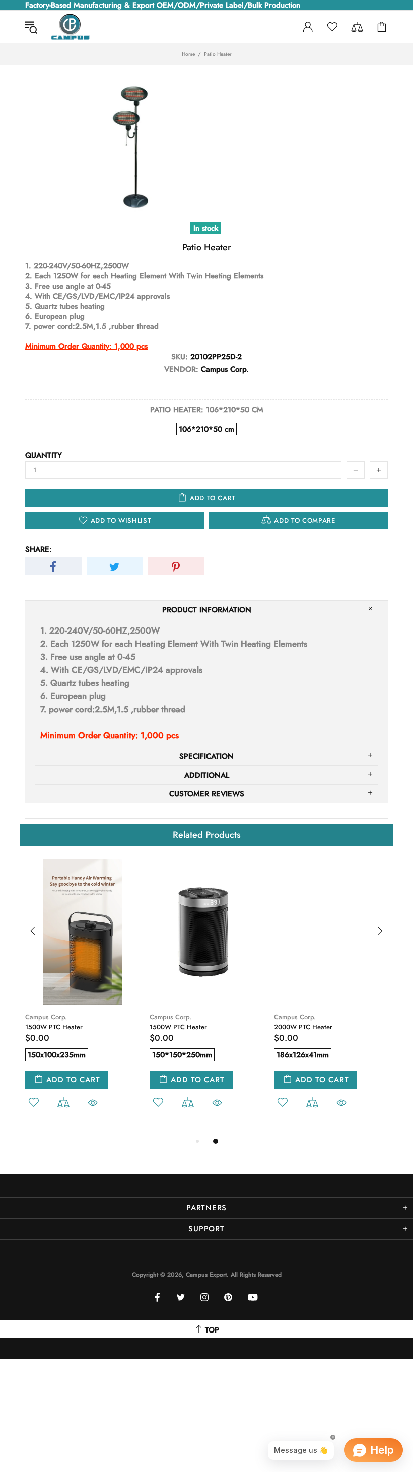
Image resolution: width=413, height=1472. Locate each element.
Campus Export (70, 27)
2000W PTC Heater (303, 1027)
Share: (38, 549)
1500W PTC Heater (54, 1027)
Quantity (43, 455)
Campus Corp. (46, 1017)
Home (188, 54)
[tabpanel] (82, 997)
